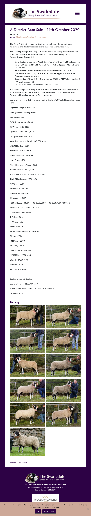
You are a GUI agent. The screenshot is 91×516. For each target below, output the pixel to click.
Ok (38, 511)
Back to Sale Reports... (19, 463)
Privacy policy (49, 511)
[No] (88, 509)
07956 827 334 (33, 485)
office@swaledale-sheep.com (55, 485)
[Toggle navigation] (77, 13)
